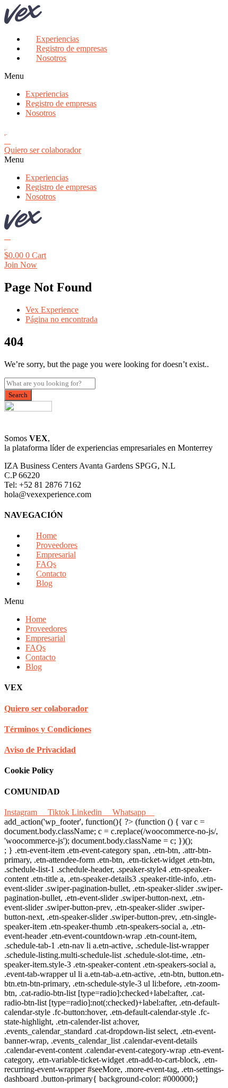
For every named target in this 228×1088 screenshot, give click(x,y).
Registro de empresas (71, 48)
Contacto (51, 573)
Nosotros (51, 57)
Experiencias (57, 38)
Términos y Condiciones (47, 729)
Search (18, 395)
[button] (114, 76)
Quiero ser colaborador (46, 708)
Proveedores (56, 545)
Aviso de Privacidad (40, 749)
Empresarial (56, 554)
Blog (44, 583)
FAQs (46, 564)
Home (46, 535)
